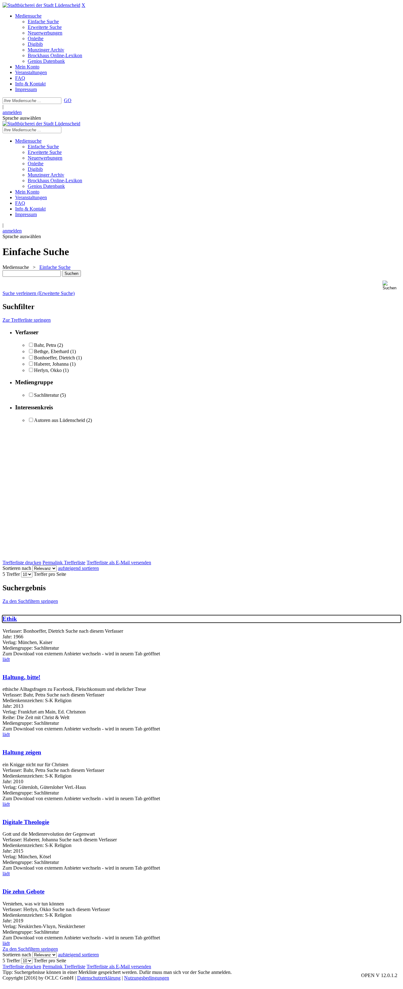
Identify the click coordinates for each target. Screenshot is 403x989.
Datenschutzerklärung (99, 978)
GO (67, 100)
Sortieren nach (17, 568)
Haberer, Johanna (51, 364)
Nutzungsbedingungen (146, 978)
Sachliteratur (46, 395)
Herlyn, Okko (48, 370)
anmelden (12, 112)
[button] (391, 285)
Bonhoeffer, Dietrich (54, 357)
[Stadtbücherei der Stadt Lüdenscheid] (41, 5)
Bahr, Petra (45, 345)
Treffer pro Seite (50, 574)
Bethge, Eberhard (51, 351)
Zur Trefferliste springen (27, 320)
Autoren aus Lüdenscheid (59, 420)
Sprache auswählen (22, 118)
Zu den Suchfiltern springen (30, 601)
